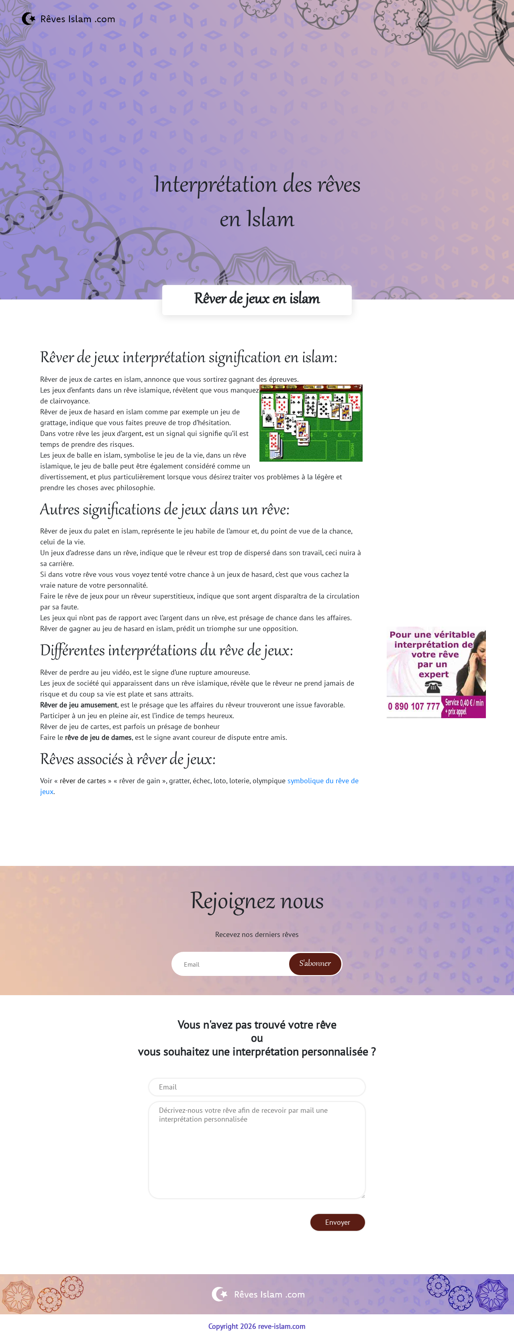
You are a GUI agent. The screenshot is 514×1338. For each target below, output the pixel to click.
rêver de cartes (83, 780)
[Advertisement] (257, 113)
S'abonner (315, 964)
